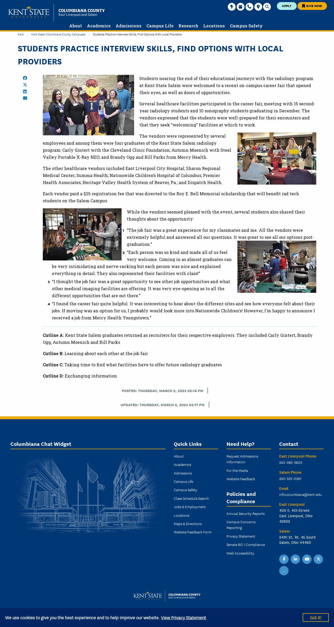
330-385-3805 (290, 462)
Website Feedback (240, 479)
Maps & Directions (188, 523)
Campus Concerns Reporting (240, 524)
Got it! (315, 617)
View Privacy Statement (183, 617)
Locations (181, 515)
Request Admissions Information (242, 459)
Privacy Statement (240, 536)
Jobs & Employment (190, 506)
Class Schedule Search (191, 498)
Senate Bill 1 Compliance (245, 544)
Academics (182, 464)
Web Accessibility (240, 553)
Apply (286, 5)
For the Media (237, 470)
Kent (21, 34)
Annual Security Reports (245, 513)
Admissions (183, 473)
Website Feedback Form (193, 532)
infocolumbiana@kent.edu (300, 494)
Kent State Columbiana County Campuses (58, 34)
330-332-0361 (290, 478)
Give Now (313, 5)
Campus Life (183, 481)
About (179, 456)
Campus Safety (185, 489)
